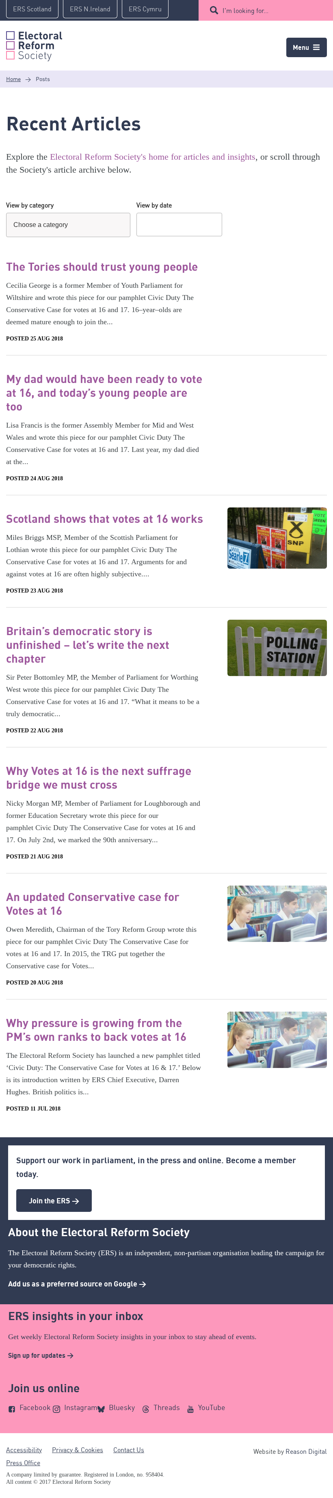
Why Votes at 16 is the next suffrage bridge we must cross (98, 777)
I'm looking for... (245, 10)
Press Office (23, 1463)
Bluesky (122, 1407)
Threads (167, 1407)
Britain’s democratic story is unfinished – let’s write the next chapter (87, 644)
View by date (154, 205)
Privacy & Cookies (77, 1450)
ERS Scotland (32, 9)
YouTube (211, 1407)
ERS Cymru (145, 9)
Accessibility (24, 1450)
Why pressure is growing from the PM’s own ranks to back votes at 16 (96, 1029)
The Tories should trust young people (102, 266)
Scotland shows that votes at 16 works (104, 518)
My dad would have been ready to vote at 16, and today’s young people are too (104, 392)
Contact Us (128, 1450)
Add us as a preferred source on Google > (77, 1283)
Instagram (80, 1407)
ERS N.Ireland (90, 9)
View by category (30, 205)
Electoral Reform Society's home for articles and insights (152, 157)
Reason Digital (306, 1451)
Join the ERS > (54, 1200)
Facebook (35, 1407)
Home (13, 78)
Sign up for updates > (41, 1355)
